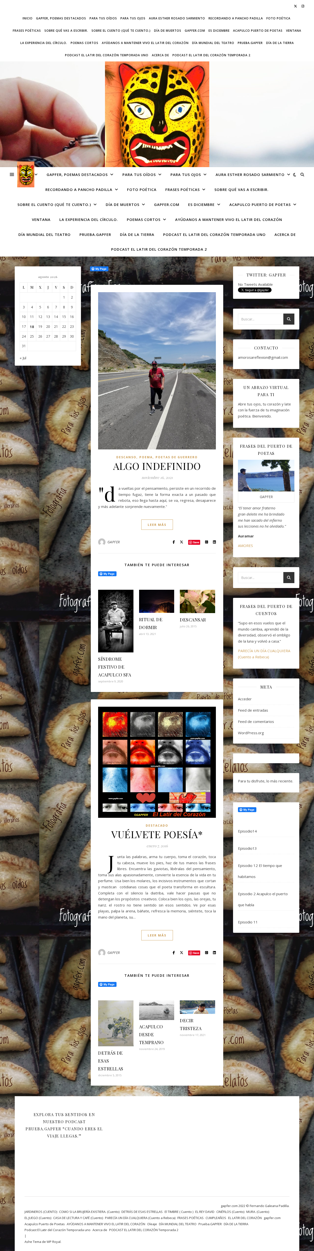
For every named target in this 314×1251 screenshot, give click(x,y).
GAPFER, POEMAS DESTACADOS (61, 18)
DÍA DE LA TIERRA (280, 43)
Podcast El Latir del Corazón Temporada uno (106, 55)
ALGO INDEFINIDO (157, 465)
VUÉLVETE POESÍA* (157, 834)
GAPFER (113, 542)
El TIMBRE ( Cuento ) (179, 1211)
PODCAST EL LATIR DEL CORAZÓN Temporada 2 (211, 55)
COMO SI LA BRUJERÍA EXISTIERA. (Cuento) (89, 1211)
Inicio (28, 18)
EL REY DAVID (204, 1211)
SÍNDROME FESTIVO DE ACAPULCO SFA (114, 667)
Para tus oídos (103, 18)
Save (196, 542)
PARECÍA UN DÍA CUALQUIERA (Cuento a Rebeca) (140, 1218)
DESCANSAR (193, 620)
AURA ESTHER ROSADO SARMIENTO (177, 18)
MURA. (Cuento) (257, 1211)
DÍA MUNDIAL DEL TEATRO (213, 43)
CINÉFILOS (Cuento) (230, 1211)
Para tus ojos (132, 18)
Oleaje (152, 1224)
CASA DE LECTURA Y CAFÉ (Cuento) (78, 1218)
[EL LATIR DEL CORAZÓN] (157, 126)
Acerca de (160, 55)
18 (32, 326)
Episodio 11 (248, 922)
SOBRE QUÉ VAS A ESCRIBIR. (66, 31)
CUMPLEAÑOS (216, 1218)
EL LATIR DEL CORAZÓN (245, 1218)
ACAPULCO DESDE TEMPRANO (151, 1034)
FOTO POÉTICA (278, 18)
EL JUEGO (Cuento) (38, 1218)
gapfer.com (195, 31)
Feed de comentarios (256, 721)
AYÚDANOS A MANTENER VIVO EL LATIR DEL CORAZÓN (145, 43)
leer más (157, 524)
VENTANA (293, 31)
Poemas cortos (84, 43)
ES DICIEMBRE (219, 31)
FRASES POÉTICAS (27, 31)
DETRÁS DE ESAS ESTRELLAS (142, 1211)
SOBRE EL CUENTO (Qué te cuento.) (121, 31)
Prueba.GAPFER (250, 43)
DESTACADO (157, 825)
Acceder (245, 698)
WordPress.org (251, 732)
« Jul (23, 357)
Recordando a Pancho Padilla (236, 18)
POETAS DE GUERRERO (177, 457)
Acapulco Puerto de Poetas (258, 31)
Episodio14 (247, 831)
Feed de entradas (253, 710)
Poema (146, 457)
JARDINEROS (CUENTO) (41, 1211)
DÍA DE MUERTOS (167, 31)
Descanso (126, 457)
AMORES (245, 545)
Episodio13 (247, 848)
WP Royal (54, 1241)
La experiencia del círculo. (43, 43)
